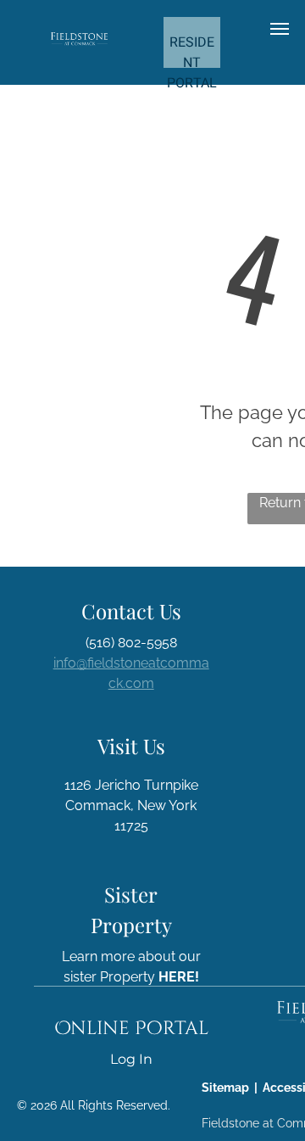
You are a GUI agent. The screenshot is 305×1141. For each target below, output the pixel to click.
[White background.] (79, 42)
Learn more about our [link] (131, 956)
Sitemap (225, 1087)
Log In (131, 1059)
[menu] (280, 29)
